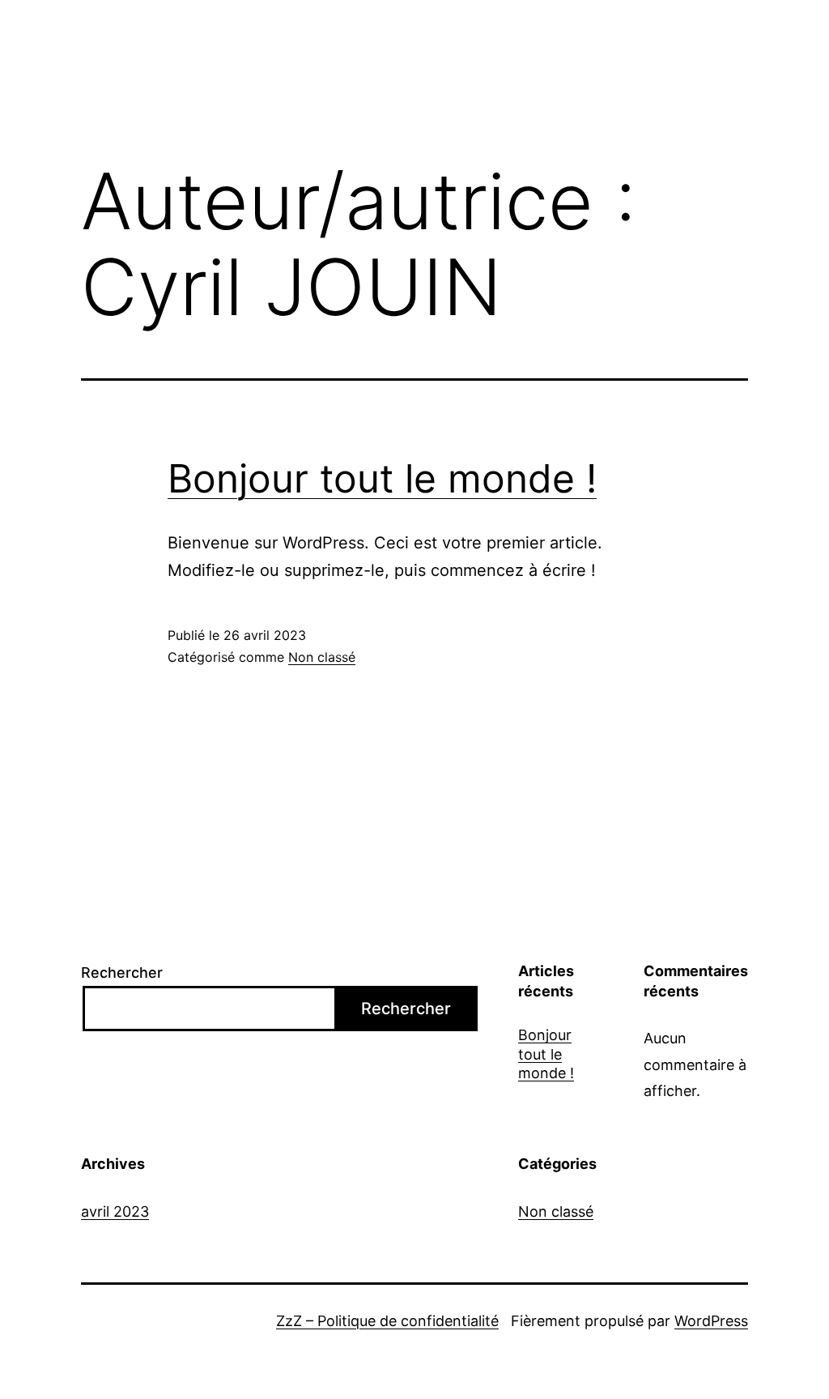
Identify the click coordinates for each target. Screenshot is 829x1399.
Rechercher (122, 972)
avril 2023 (115, 1211)
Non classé (321, 657)
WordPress (711, 1320)
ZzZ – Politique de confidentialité (387, 1320)
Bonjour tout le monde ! (382, 478)
